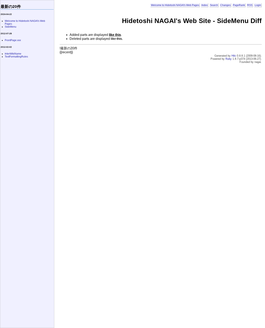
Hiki (233, 55)
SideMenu (10, 26)
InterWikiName (13, 53)
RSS (249, 5)
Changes (225, 5)
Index (204, 5)
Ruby (228, 58)
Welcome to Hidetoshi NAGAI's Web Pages (175, 5)
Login (258, 5)
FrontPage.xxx (13, 40)
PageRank (239, 5)
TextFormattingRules (16, 56)
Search (214, 5)
